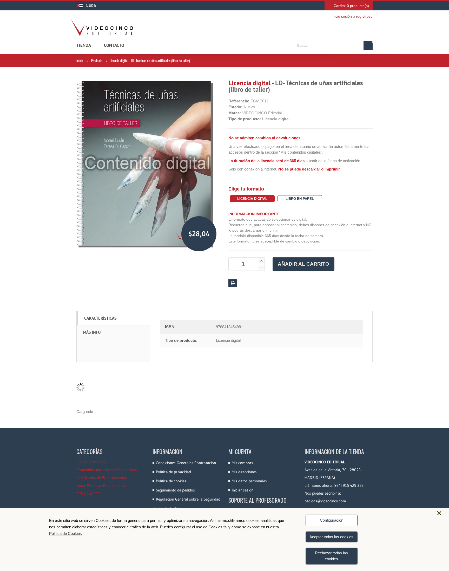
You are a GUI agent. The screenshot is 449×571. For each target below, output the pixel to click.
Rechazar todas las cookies (331, 556)
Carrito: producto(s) (351, 6)
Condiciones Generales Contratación (186, 462)
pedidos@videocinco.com (325, 500)
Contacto (114, 45)
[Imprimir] (232, 283)
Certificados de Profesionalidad (101, 477)
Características (100, 318)
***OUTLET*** (87, 493)
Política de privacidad (173, 471)
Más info (92, 332)
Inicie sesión (342, 16)
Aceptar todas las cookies (331, 537)
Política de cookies (171, 480)
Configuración (331, 520)
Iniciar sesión (242, 490)
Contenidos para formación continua (106, 469)
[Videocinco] (102, 27)
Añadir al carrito (303, 264)
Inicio (79, 60)
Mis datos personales (249, 480)
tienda (83, 45)
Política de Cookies (65, 533)
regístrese (364, 16)
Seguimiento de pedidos (175, 490)
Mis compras (242, 462)
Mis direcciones (244, 471)
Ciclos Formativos (91, 462)
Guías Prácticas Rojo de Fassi (100, 485)
